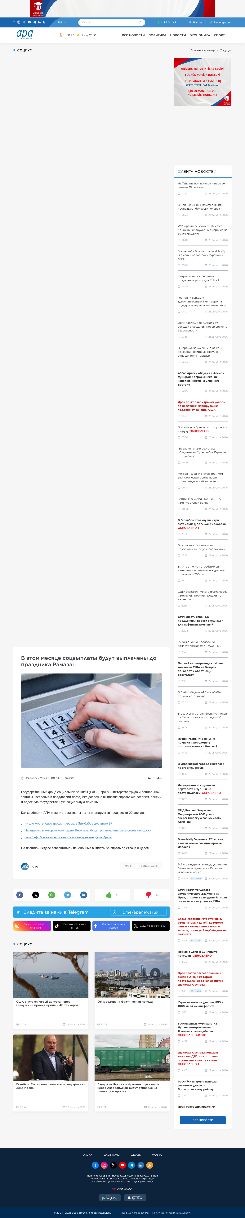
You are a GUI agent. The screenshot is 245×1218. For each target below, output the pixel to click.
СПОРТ (219, 35)
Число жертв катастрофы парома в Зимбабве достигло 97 (68, 823)
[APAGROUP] (122, 1189)
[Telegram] (34, 22)
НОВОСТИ (178, 35)
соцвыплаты (149, 865)
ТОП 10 (157, 1155)
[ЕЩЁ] (228, 35)
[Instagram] (18, 22)
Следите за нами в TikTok (74, 926)
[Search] (140, 23)
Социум (226, 50)
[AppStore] (135, 1198)
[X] (23, 22)
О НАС (87, 1155)
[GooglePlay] (110, 1198)
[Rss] (44, 22)
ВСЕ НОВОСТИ (133, 35)
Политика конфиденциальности (171, 1212)
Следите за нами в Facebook (113, 926)
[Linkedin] (39, 22)
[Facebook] (14, 22)
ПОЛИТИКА (157, 35)
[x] (113, 1165)
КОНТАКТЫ (112, 1155)
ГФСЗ (127, 865)
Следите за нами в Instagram (35, 926)
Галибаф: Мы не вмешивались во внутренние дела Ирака (68, 837)
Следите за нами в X (152, 925)
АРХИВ (136, 1155)
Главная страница (203, 50)
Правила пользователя (135, 1212)
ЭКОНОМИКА (200, 35)
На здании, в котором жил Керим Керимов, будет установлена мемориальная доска (87, 830)
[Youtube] (29, 22)
